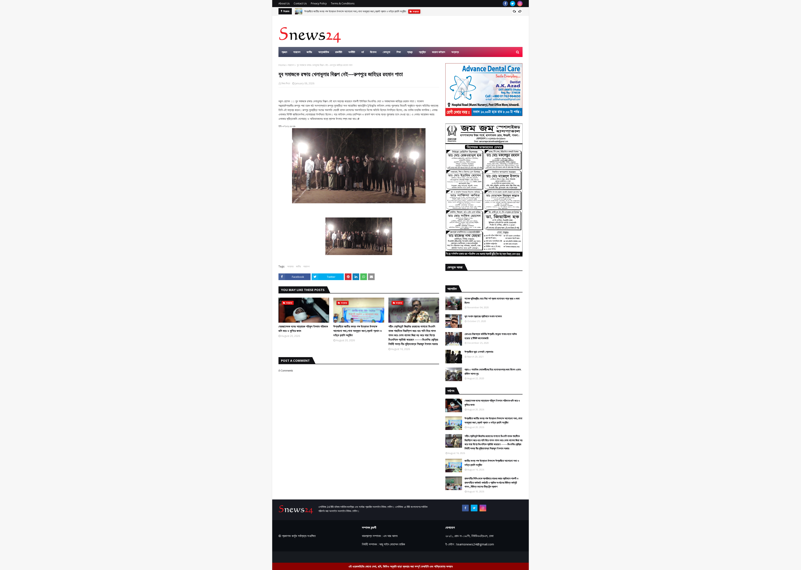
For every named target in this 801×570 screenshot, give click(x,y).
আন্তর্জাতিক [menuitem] (323, 52)
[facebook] (505, 3)
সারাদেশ (291, 65)
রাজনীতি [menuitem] (338, 52)
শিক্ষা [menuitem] (399, 52)
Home (282, 65)
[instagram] (520, 3)
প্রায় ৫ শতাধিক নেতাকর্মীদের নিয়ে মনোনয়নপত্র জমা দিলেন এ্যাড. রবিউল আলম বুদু (493, 371)
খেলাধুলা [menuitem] (386, 52)
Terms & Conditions (342, 3)
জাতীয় (298, 266)
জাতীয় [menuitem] (309, 52)
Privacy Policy (319, 3)
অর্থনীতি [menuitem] (351, 52)
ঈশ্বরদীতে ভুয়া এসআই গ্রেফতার (479, 352)
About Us (284, 3)
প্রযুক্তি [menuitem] (422, 52)
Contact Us (300, 3)
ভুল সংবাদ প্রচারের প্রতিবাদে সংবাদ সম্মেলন (483, 316)
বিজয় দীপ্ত (285, 83)
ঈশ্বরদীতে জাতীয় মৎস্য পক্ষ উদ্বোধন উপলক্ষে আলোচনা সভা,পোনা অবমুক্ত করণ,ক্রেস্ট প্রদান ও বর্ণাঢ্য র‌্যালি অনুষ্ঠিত (357, 330)
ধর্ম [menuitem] (362, 52)
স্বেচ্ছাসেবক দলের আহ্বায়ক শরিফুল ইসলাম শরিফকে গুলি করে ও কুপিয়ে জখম (303, 328)
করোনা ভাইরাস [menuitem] (438, 52)
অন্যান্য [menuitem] (455, 52)
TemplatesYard (310, 557)
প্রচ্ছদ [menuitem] (284, 52)
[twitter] (512, 3)
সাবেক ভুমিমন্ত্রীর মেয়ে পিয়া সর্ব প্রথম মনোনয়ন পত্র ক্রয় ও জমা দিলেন (492, 301)
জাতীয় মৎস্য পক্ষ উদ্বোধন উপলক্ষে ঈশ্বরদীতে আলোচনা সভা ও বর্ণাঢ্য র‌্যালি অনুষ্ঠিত (492, 463)
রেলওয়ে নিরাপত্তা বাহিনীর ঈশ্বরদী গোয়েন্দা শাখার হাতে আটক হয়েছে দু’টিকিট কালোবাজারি (491, 336)
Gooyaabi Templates (351, 557)
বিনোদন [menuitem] (373, 52)
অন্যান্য (290, 266)
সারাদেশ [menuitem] (296, 52)
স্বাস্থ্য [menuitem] (410, 52)
